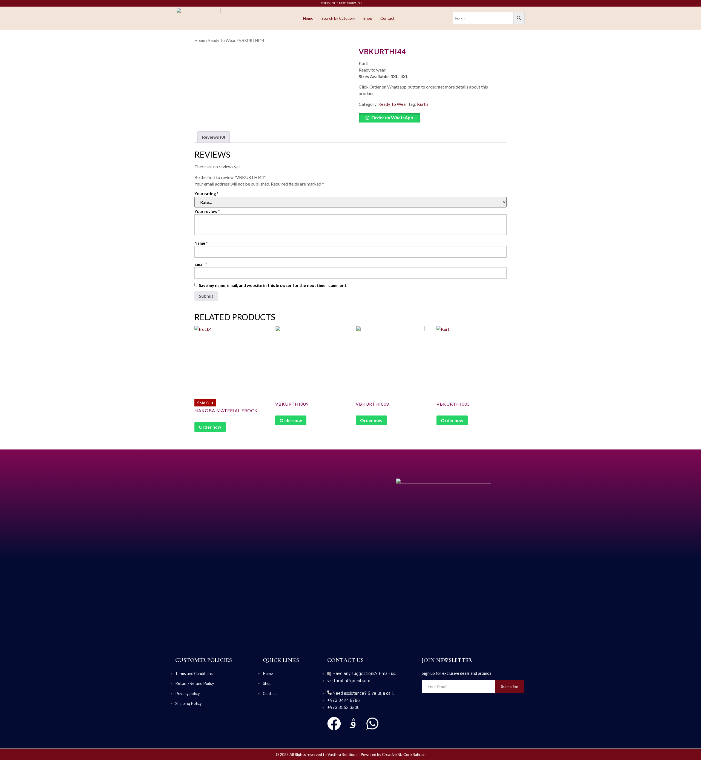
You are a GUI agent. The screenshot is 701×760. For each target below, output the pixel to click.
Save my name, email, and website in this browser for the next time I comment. (273, 285)
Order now (210, 426)
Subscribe (509, 686)
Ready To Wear (222, 40)
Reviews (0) (213, 137)
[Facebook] (334, 723)
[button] (430, 118)
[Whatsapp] (372, 723)
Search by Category (338, 18)
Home (308, 18)
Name (201, 243)
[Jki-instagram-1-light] (353, 723)
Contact (387, 18)
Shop (367, 18)
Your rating (206, 193)
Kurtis (423, 104)
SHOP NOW (372, 3)
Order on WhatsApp (392, 117)
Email (200, 264)
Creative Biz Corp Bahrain (404, 754)
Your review (207, 211)
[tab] (213, 137)
